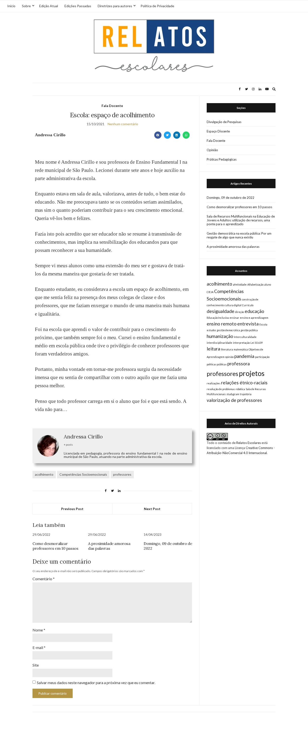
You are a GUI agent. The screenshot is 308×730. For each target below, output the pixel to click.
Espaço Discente (218, 131)
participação (262, 356)
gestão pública (249, 330)
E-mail (38, 647)
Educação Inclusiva (218, 317)
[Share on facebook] (157, 134)
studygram (232, 394)
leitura (213, 348)
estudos (211, 330)
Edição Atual (48, 6)
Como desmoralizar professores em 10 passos (55, 546)
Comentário (43, 578)
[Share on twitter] (167, 134)
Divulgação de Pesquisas (224, 122)
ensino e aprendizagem (254, 317)
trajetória (245, 394)
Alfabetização (255, 284)
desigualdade (220, 311)
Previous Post (72, 509)
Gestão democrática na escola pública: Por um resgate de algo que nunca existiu (239, 235)
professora (238, 363)
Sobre (26, 6)
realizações (213, 383)
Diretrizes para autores (115, 6)
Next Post (152, 509)
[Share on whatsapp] (186, 134)
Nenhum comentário (123, 124)
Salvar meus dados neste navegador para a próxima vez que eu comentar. (96, 682)
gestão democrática (228, 330)
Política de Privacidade (157, 6)
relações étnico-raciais (244, 382)
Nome (38, 630)
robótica (240, 389)
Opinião (212, 150)
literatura (227, 349)
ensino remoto (222, 323)
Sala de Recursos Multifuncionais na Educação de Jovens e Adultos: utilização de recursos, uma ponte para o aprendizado (241, 220)
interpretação (241, 342)
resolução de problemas (221, 389)
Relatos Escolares (248, 443)
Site (35, 665)
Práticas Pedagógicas (222, 159)
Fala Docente (112, 106)
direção (239, 311)
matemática (241, 349)
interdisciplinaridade (219, 342)
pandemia (244, 356)
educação (254, 311)
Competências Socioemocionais (83, 474)
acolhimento (44, 474)
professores (122, 474)
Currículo (247, 305)
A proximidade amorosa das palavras (109, 546)
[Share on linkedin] (176, 134)
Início (11, 6)
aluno (267, 284)
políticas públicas (217, 364)
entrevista (248, 323)
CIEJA (210, 291)
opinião (229, 356)
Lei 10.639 (256, 342)
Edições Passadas (77, 6)
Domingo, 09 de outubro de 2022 (230, 198)
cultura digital (233, 305)
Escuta (263, 324)
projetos (251, 373)
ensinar (234, 317)
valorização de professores (234, 400)
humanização (220, 336)
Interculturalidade (245, 336)
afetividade (240, 284)
